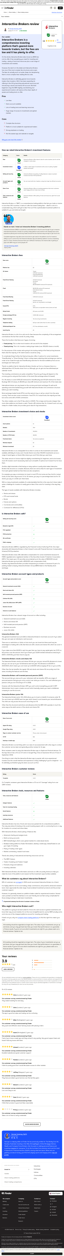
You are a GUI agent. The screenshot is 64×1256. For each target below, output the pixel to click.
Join (60, 8)
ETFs (35, 1178)
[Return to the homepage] (9, 8)
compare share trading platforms (28, 917)
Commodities (38, 1175)
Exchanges (37, 1169)
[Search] (51, 7)
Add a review (8, 969)
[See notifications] (55, 8)
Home (5, 12)
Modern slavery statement (42, 1229)
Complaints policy (54, 1229)
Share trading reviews (23, 12)
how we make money (52, 1240)
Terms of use (18, 1229)
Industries (37, 1166)
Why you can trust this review (11, 139)
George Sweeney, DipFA (16, 28)
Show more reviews (32, 1124)
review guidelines (27, 977)
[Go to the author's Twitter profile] (17, 1138)
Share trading (12, 12)
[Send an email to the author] (12, 1138)
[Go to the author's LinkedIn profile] (14, 1138)
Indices (36, 1172)
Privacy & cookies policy (29, 1229)
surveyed (19, 882)
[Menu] (2, 8)
